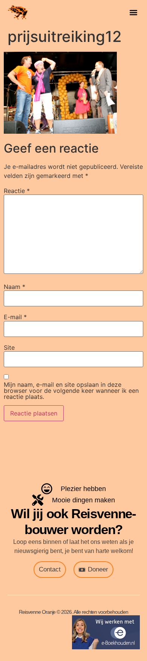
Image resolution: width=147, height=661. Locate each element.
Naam (14, 287)
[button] (133, 12)
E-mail (15, 317)
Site (9, 347)
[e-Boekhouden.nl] (106, 647)
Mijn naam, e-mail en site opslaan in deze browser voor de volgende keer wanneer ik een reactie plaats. (71, 390)
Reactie (17, 191)
